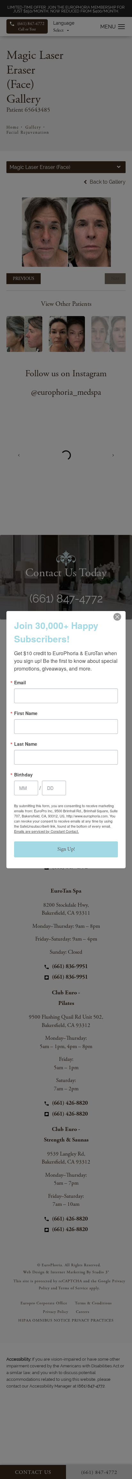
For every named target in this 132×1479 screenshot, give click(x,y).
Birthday (23, 774)
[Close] (117, 617)
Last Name (25, 744)
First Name (25, 713)
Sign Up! (66, 849)
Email (20, 682)
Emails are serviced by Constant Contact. (46, 831)
